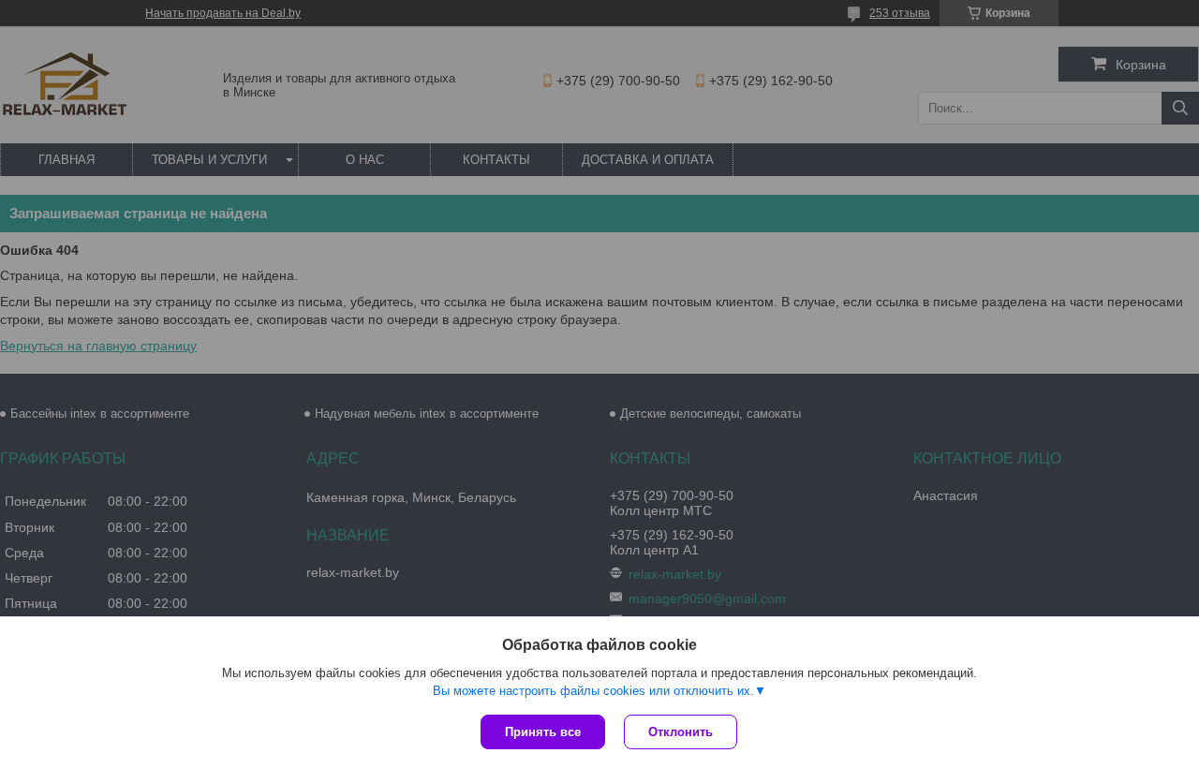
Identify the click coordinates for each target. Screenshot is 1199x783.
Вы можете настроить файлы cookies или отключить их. (593, 691)
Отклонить (680, 732)
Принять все (543, 732)
